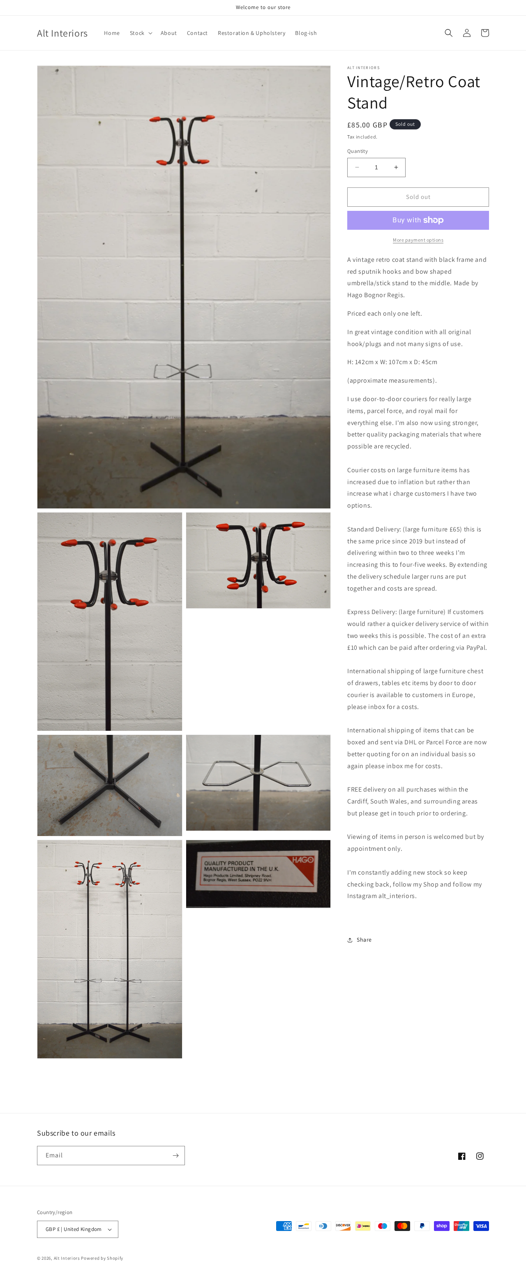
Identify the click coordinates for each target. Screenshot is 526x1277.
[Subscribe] (175, 1155)
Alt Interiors (67, 1258)
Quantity (357, 151)
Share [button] (364, 939)
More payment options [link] (418, 240)
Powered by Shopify (102, 1258)
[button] (140, 33)
